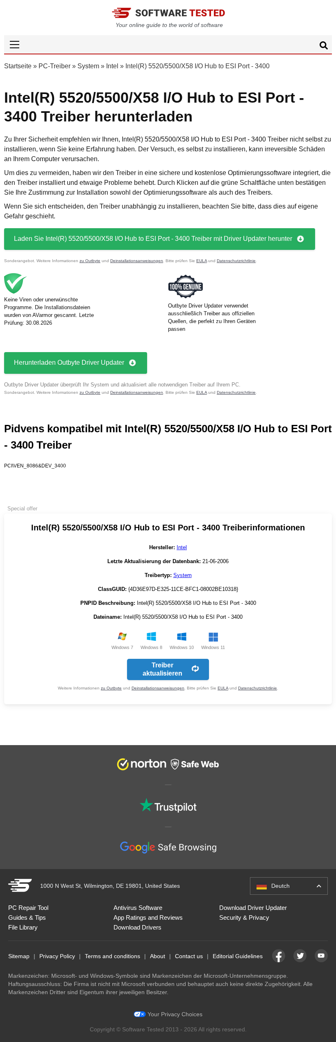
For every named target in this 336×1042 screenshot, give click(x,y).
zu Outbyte (89, 260)
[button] (168, 44)
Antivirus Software (138, 907)
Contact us (189, 956)
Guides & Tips (27, 917)
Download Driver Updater (253, 907)
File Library (23, 927)
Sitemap (19, 956)
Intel (112, 66)
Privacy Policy (57, 956)
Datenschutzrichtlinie (236, 260)
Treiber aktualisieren (162, 669)
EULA (201, 260)
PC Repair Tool (28, 907)
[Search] (324, 46)
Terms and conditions (112, 956)
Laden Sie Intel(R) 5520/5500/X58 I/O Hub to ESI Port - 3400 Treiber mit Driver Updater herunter (153, 238)
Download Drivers (137, 927)
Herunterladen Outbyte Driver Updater (69, 362)
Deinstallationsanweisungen (136, 260)
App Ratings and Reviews (148, 917)
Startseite (18, 66)
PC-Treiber (54, 66)
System (88, 66)
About (157, 956)
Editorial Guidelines (238, 956)
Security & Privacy (244, 917)
